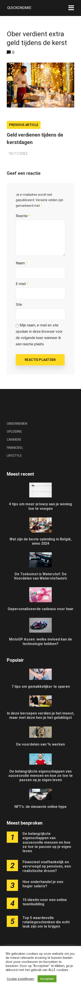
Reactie (23, 216)
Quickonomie (19, 8)
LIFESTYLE (14, 455)
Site (19, 304)
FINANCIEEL (15, 448)
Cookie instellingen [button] (20, 979)
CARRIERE (14, 439)
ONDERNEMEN (17, 423)
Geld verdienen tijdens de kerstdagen (35, 138)
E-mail (22, 284)
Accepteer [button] (47, 978)
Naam (21, 263)
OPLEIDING (14, 431)
